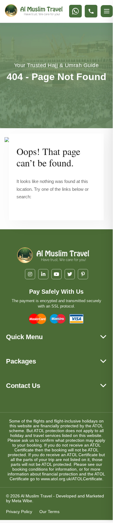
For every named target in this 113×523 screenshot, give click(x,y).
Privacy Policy (19, 511)
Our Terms (49, 511)
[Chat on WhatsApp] (75, 11)
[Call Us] (91, 11)
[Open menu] (106, 11)
